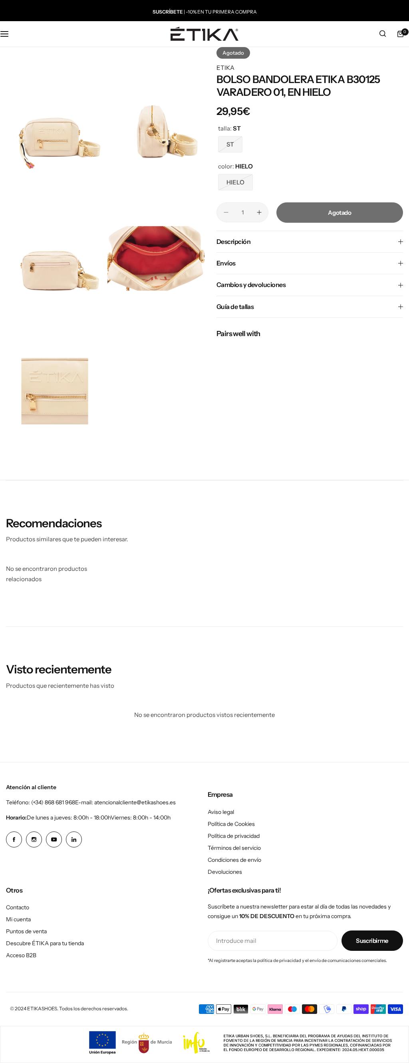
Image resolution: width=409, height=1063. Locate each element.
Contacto (17, 907)
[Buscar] (382, 34)
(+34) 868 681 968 (53, 802)
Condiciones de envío (234, 859)
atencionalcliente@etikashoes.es (135, 802)
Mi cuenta (18, 919)
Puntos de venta (26, 931)
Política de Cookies (231, 823)
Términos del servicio (234, 847)
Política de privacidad (234, 835)
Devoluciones (225, 871)
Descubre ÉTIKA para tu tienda (45, 943)
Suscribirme (372, 940)
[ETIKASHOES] (204, 34)
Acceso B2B (21, 955)
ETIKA (225, 67)
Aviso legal (221, 812)
